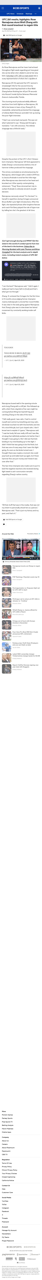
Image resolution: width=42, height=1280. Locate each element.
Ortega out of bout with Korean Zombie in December (24, 622)
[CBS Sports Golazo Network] (21, 1251)
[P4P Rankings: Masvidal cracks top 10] (6, 581)
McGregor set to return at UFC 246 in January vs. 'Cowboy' (26, 600)
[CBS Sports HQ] (29, 1247)
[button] (2, 8)
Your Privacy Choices (9, 1174)
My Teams (5, 1237)
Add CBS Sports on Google (14, 35)
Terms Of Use (7, 1163)
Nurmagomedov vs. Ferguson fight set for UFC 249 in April (26, 589)
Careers (5, 1144)
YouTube (5, 1201)
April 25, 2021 (19, 360)
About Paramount (8, 1148)
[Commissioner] (11, 1258)
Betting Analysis (7, 1125)
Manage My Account (9, 1230)
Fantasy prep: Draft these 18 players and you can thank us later (25, 644)
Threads (5, 1218)
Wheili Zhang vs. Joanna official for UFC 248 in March (25, 611)
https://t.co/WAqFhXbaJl (14, 377)
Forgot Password (8, 1241)
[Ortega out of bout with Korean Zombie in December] (6, 625)
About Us (5, 1141)
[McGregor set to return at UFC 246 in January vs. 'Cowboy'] (6, 603)
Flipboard (5, 1222)
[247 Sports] (8, 1254)
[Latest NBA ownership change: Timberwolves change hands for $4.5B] (6, 658)
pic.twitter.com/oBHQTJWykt (15, 356)
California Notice (8, 1180)
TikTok (4, 1205)
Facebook (5, 1211)
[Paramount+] (35, 1254)
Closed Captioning (8, 1177)
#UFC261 (26, 353)
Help (3, 1189)
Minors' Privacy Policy (9, 1170)
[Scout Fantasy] (31, 1259)
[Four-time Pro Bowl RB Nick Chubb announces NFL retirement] (6, 636)
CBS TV (5, 1155)
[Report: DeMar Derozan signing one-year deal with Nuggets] (6, 669)
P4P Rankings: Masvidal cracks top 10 (26, 577)
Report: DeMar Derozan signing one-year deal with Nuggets (26, 666)
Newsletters (6, 1234)
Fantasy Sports (7, 1118)
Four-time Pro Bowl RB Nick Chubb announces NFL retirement (25, 633)
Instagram (5, 1208)
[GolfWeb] (21, 1263)
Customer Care (7, 1192)
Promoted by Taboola (32, 534)
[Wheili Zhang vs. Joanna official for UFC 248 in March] (6, 614)
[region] (21, 549)
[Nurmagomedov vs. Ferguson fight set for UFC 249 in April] (6, 592)
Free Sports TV (7, 1122)
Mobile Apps (6, 1132)
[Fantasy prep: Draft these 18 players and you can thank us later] (6, 647)
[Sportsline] (22, 1254)
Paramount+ (6, 1151)
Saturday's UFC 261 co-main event (19, 76)
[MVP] (22, 1258)
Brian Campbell (8, 29)
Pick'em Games (7, 1115)
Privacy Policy (7, 1167)
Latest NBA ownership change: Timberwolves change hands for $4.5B (26, 655)
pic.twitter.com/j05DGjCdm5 (15, 380)
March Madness (7, 1129)
